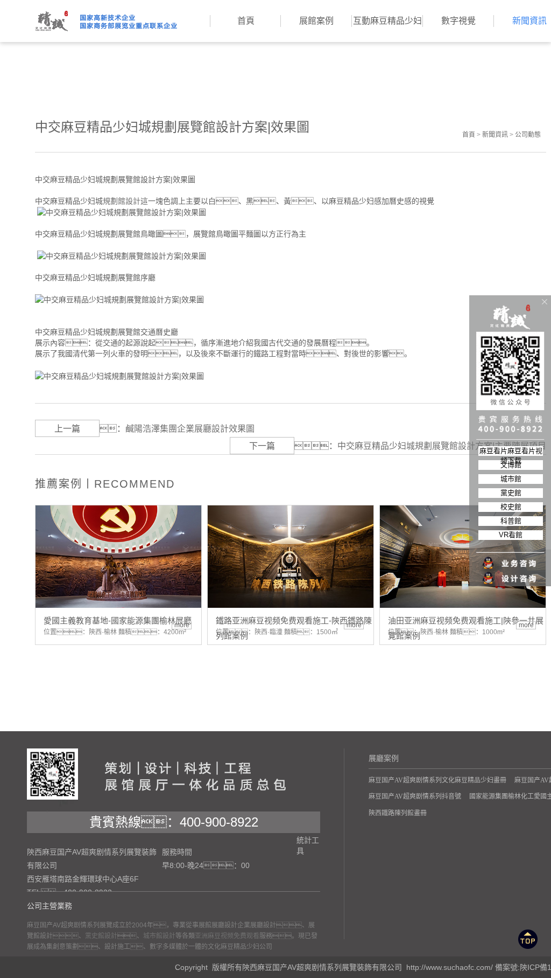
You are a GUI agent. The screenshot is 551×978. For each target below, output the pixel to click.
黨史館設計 (101, 936)
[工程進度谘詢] (510, 571)
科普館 (510, 521)
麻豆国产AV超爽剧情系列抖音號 (415, 796)
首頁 (468, 134)
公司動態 (528, 134)
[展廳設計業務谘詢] (510, 541)
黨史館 (510, 493)
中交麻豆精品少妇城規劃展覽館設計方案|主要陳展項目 (441, 445)
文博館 (510, 465)
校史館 (510, 507)
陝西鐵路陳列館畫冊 (398, 813)
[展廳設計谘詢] (510, 556)
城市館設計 (159, 936)
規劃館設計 (121, 201)
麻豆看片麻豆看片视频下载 (510, 451)
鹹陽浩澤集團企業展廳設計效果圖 (190, 428)
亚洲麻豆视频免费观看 (227, 936)
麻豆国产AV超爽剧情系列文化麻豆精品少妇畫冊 (437, 780)
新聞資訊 (495, 134)
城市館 (510, 479)
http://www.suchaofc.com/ (449, 967)
